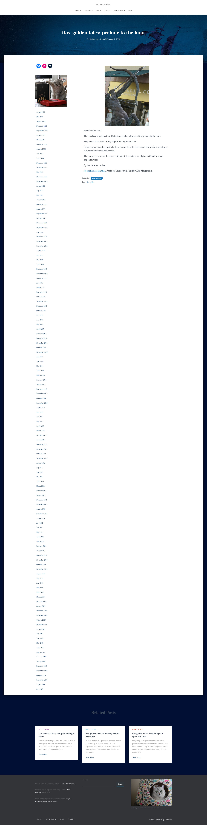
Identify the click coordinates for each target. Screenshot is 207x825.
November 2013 (41, 394)
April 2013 (40, 426)
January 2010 (40, 606)
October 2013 (41, 398)
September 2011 (41, 514)
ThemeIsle (168, 820)
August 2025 (40, 135)
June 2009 (39, 638)
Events (107, 10)
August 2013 (40, 407)
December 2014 (41, 338)
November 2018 (41, 274)
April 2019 (40, 264)
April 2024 (40, 158)
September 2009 (41, 624)
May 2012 (39, 477)
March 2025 (40, 140)
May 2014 (39, 366)
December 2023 (41, 163)
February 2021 (41, 218)
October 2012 (41, 454)
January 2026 (40, 121)
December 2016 (41, 292)
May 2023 (39, 172)
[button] (80, 10)
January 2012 (40, 495)
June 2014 (39, 361)
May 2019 (39, 260)
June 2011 (39, 528)
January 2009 (40, 661)
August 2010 (40, 574)
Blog (130, 10)
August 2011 (40, 518)
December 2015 (41, 306)
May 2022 (39, 195)
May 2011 (39, 532)
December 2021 (41, 204)
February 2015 (41, 334)
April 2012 (40, 481)
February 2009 (41, 657)
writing (88, 10)
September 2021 (41, 214)
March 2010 (40, 597)
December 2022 (41, 177)
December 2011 (41, 500)
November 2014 (41, 343)
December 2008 (41, 666)
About (77, 10)
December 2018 (41, 269)
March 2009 (40, 652)
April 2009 (40, 648)
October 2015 (41, 311)
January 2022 (40, 200)
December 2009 (41, 611)
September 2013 (41, 403)
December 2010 (41, 555)
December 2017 (41, 278)
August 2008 (40, 685)
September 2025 (41, 131)
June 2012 (39, 472)
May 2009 (39, 643)
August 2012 (40, 463)
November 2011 (41, 505)
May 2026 (39, 117)
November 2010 (41, 560)
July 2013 (39, 412)
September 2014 (41, 352)
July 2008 (39, 689)
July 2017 (39, 283)
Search (85, 780)
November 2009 (41, 615)
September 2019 (41, 246)
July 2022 (39, 191)
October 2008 (41, 675)
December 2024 (41, 144)
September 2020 (41, 227)
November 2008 (41, 671)
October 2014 (41, 347)
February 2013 (41, 435)
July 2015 (39, 315)
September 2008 (41, 680)
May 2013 (39, 421)
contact (71, 819)
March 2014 (40, 375)
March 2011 (40, 541)
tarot (98, 10)
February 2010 (41, 601)
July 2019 (39, 255)
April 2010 (40, 592)
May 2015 (39, 324)
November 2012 (41, 449)
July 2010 (39, 578)
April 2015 (40, 329)
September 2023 (41, 167)
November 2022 (41, 181)
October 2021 (41, 209)
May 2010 (39, 588)
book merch (119, 10)
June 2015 (39, 320)
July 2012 (39, 468)
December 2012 (41, 444)
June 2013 (39, 417)
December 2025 (41, 126)
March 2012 (40, 486)
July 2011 (39, 523)
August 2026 (40, 112)
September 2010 (41, 569)
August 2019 (40, 251)
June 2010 (39, 583)
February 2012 (41, 491)
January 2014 (40, 384)
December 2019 (41, 237)
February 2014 (41, 380)
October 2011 (41, 509)
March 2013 (40, 431)
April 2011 (40, 537)
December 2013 (41, 389)
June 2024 (39, 154)
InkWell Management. (67, 783)
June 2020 (39, 232)
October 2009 (41, 620)
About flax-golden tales (94, 170)
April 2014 (40, 371)
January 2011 (40, 551)
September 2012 (41, 458)
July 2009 (39, 634)
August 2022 (40, 186)
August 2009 (40, 629)
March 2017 (40, 288)
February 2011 (41, 546)
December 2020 (41, 223)
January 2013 (40, 440)
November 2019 (41, 241)
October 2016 (41, 297)
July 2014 (39, 357)
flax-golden (96, 178)
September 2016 (41, 301)
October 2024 (41, 149)
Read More (43, 754)
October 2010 (41, 564)
